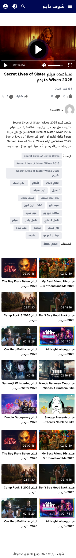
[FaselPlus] (70, 114)
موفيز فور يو (51, 235)
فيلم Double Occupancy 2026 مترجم (20, 420)
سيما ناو (54, 205)
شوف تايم (53, 6)
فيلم (15, 220)
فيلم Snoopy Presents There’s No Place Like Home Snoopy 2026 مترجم (60, 424)
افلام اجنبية (50, 243)
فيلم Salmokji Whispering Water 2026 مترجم (19, 386)
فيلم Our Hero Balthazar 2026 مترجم (20, 352)
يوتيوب (32, 235)
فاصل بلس (31, 220)
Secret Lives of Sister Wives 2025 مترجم (38, 173)
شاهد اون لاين (33, 205)
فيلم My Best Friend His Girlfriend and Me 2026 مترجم (58, 286)
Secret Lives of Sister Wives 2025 (38, 163)
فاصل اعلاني (52, 220)
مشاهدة (21, 228)
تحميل (56, 190)
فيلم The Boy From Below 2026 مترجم (19, 284)
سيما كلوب (27, 198)
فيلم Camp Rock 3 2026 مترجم (20, 318)
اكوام (35, 182)
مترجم (37, 228)
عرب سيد (31, 213)
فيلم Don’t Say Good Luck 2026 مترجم (57, 318)
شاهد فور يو (51, 213)
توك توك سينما (50, 198)
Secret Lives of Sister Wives (42, 156)
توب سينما (39, 190)
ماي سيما (54, 228)
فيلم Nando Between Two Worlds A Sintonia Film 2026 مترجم (57, 388)
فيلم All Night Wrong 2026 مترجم (60, 352)
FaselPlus (56, 110)
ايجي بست (19, 182)
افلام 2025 (53, 182)
